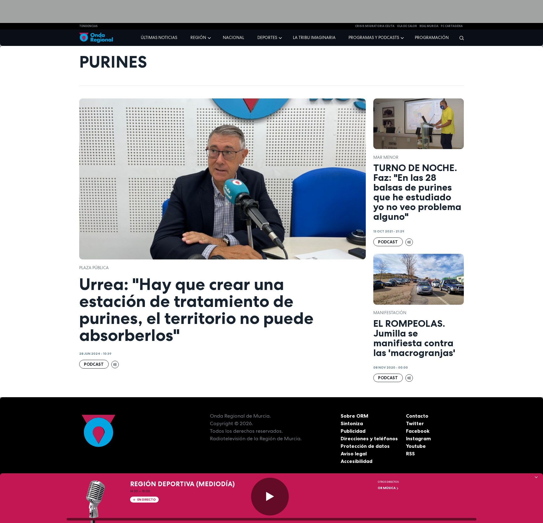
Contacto (417, 416)
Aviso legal (354, 453)
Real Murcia (429, 26)
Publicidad (353, 431)
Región (198, 37)
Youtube (416, 446)
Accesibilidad (356, 461)
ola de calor (407, 26)
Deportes (267, 37)
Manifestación (389, 312)
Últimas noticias (159, 37)
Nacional (233, 37)
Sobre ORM (354, 416)
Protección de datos (365, 446)
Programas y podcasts (373, 37)
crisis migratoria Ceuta (374, 26)
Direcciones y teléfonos (369, 438)
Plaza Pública (94, 267)
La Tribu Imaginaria (314, 37)
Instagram (418, 438)
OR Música (387, 488)
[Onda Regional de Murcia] (96, 38)
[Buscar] (459, 38)
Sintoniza (352, 423)
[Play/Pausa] (270, 496)
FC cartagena (452, 26)
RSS (410, 453)
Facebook (418, 431)
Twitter (415, 423)
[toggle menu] (209, 37)
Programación (432, 37)
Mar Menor (385, 157)
